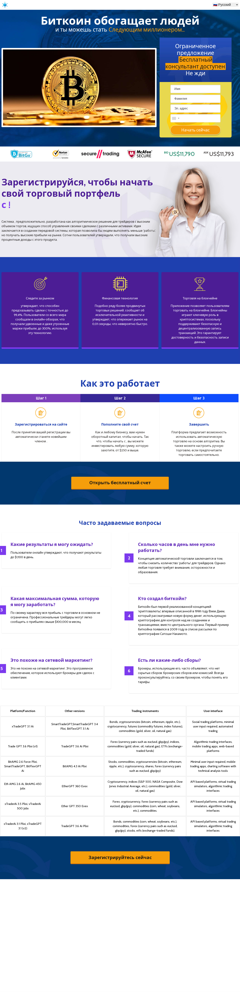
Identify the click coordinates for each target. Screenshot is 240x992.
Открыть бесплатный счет (120, 482)
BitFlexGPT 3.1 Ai (78, 728)
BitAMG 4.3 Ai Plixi (75, 766)
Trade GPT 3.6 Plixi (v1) (23, 746)
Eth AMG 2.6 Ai (14, 784)
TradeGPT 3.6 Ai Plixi (74, 746)
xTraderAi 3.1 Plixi (15, 824)
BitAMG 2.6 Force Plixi (22, 762)
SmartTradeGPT (61, 724)
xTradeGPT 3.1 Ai (23, 726)
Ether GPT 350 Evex (74, 806)
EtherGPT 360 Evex (75, 786)
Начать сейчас (195, 130)
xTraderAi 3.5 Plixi (16, 804)
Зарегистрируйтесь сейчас (120, 857)
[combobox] (175, 118)
